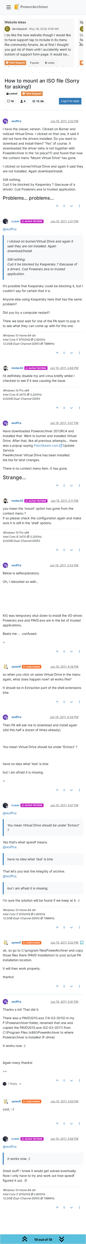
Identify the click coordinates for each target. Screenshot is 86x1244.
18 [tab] (60, 72)
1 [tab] (8, 66)
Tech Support (33, 93)
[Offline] (7, 221)
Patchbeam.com (46, 445)
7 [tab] (50, 66)
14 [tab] (33, 72)
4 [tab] (29, 66)
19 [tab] (67, 72)
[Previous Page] (6, 44)
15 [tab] (39, 72)
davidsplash (19, 28)
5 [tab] (36, 66)
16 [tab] (46, 72)
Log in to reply (70, 101)
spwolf (16, 666)
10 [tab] (70, 66)
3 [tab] (22, 66)
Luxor (15, 221)
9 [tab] (63, 66)
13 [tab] (26, 72)
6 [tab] (43, 66)
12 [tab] (19, 72)
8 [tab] (57, 66)
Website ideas (15, 22)
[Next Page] (79, 44)
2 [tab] (15, 66)
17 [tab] (53, 72)
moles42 (17, 368)
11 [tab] (77, 66)
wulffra (16, 121)
